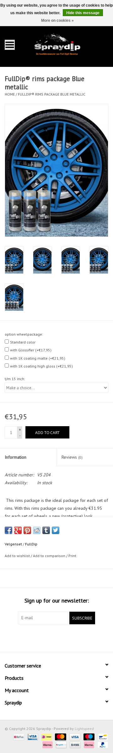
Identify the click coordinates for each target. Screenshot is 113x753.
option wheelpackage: (24, 334)
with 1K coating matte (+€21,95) (37, 358)
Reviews (72, 457)
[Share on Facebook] (8, 530)
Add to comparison (49, 555)
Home (10, 94)
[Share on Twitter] (55, 530)
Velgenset (13, 544)
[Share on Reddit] (36, 530)
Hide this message (83, 13)
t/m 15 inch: (15, 378)
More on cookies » (57, 20)
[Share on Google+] (18, 530)
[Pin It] (27, 530)
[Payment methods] (18, 736)
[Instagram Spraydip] (62, 637)
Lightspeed (84, 728)
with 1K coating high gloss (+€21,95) (41, 366)
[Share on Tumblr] (46, 530)
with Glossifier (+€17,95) (30, 350)
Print (72, 555)
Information (15, 457)
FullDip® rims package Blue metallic (51, 94)
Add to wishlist (17, 555)
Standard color (22, 342)
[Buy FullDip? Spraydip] (66, 44)
